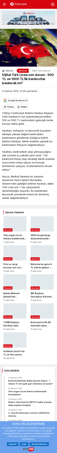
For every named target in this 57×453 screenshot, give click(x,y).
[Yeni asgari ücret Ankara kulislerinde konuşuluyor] (14, 229)
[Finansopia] (18, 4)
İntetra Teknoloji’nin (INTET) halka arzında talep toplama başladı (29, 403)
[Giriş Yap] (52, 4)
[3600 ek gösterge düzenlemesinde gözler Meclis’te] (42, 229)
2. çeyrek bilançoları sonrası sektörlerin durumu (29, 414)
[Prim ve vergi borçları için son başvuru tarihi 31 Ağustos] (14, 258)
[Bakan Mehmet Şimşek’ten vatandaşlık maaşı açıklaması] (14, 287)
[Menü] (5, 4)
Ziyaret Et (12, 444)
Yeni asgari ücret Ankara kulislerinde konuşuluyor (27, 393)
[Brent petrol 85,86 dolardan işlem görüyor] (42, 316)
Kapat (24, 444)
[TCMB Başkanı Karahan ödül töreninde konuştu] (14, 316)
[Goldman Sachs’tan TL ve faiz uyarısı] (14, 345)
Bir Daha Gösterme (39, 444)
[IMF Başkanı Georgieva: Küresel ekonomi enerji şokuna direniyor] (42, 287)
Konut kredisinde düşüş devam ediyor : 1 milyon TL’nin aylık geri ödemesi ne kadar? (30, 382)
